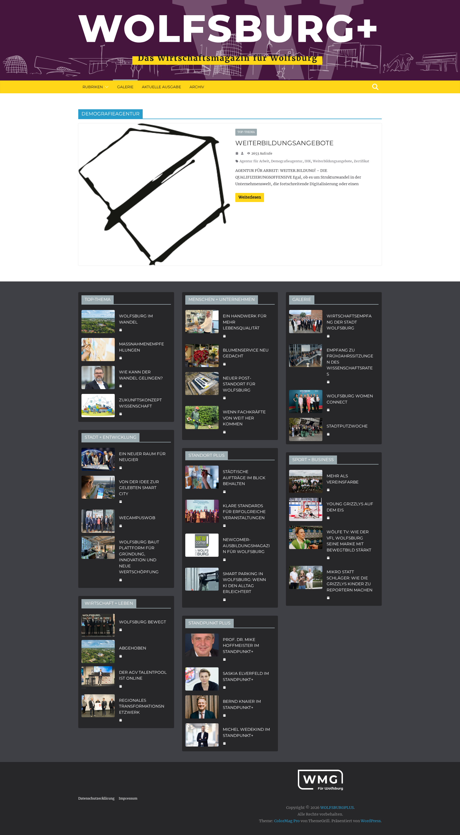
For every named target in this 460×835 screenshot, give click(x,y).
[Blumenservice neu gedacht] (202, 356)
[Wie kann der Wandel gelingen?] (98, 378)
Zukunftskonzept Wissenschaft (140, 403)
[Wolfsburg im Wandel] (98, 322)
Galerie (125, 86)
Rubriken (93, 86)
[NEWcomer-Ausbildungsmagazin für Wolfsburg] (202, 549)
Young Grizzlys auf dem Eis (350, 507)
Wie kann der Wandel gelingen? (141, 375)
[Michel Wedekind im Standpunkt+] (202, 735)
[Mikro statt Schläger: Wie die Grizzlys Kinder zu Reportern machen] (305, 584)
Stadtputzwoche (347, 426)
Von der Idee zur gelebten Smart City (139, 487)
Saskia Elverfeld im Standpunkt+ (246, 676)
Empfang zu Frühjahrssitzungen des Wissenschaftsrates (350, 362)
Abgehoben (132, 648)
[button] (106, 87)
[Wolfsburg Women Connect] (305, 402)
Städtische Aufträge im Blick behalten (244, 477)
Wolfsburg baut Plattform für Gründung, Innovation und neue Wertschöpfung (139, 557)
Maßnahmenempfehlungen (141, 347)
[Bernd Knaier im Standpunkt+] (202, 707)
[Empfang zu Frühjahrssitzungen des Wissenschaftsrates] (305, 365)
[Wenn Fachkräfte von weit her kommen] (202, 421)
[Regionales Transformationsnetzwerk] (98, 709)
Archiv (197, 86)
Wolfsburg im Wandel (136, 319)
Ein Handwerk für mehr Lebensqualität (244, 321)
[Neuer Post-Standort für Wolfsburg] (202, 387)
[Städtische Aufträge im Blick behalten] (202, 481)
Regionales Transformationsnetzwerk (141, 706)
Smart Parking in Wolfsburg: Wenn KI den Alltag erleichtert (244, 582)
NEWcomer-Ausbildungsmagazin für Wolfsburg (246, 545)
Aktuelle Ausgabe (161, 86)
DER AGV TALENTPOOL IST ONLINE (143, 675)
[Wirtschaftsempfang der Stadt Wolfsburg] (305, 325)
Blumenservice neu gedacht (246, 353)
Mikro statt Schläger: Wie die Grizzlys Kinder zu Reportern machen (349, 580)
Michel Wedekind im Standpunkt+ (246, 732)
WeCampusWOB (137, 517)
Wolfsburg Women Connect (350, 399)
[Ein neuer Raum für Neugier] (98, 460)
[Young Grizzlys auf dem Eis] (305, 510)
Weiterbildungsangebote (284, 143)
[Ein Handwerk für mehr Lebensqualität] (202, 325)
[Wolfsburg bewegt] (98, 625)
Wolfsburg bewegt (142, 621)
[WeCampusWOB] (98, 521)
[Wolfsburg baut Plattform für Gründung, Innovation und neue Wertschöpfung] (98, 560)
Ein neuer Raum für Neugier (142, 456)
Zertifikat (361, 161)
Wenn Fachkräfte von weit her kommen (244, 417)
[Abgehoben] (98, 651)
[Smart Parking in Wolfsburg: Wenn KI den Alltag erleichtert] (202, 586)
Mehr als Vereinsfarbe (343, 479)
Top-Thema (246, 132)
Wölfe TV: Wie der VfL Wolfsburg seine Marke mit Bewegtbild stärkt (349, 540)
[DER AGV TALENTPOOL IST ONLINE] (98, 678)
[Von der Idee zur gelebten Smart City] (98, 491)
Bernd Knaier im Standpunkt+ (242, 704)
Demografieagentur (287, 161)
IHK (308, 161)
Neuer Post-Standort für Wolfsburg (239, 384)
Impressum (128, 798)
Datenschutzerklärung (96, 798)
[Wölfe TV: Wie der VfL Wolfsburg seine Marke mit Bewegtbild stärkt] (305, 544)
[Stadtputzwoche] (305, 429)
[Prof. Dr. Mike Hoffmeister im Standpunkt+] (202, 649)
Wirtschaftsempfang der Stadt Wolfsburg (349, 321)
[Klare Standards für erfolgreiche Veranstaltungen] (202, 515)
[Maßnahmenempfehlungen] (98, 350)
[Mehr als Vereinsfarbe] (305, 482)
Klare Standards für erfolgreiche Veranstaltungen (244, 511)
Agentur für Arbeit (254, 161)
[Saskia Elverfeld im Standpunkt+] (202, 679)
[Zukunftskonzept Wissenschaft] (98, 406)
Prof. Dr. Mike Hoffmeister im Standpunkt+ (241, 645)
